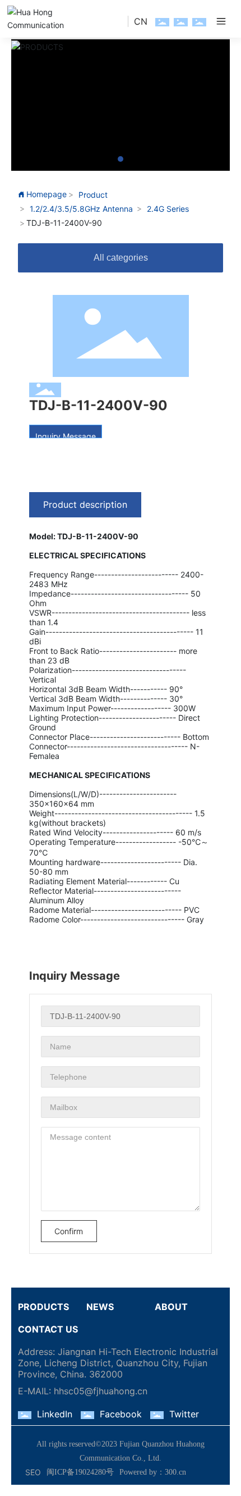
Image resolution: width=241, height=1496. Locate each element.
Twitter (184, 1414)
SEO (33, 1472)
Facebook (121, 1414)
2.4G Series (168, 208)
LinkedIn (54, 1414)
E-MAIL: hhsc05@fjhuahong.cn (82, 1391)
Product (93, 194)
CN (140, 21)
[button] (120, 159)
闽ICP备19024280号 (80, 1472)
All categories (121, 257)
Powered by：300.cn (152, 1472)
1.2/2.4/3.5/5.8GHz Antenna (81, 208)
